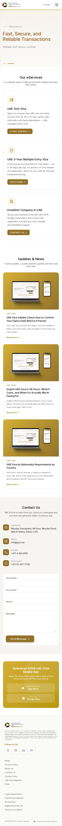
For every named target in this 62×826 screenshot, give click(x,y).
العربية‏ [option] (47, 5)
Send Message (18, 639)
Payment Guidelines (14, 798)
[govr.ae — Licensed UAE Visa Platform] (11, 4)
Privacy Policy (11, 764)
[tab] (4, 63)
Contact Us (17, 232)
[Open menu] (57, 5)
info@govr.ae (18, 542)
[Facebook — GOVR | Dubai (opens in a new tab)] (8, 750)
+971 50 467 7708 (20, 564)
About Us (9, 768)
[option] (47, 4)
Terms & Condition (13, 809)
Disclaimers (10, 802)
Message (11, 614)
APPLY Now (16, 182)
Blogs (7, 760)
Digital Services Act (14, 806)
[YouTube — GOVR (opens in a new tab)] (31, 750)
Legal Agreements (13, 794)
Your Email (11, 590)
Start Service (18, 131)
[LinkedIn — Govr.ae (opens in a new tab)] (23, 750)
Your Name (12, 578)
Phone (9, 602)
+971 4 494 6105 (19, 553)
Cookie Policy (11, 776)
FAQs (7, 784)
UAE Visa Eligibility (13, 780)
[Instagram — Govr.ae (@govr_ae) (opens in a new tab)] (16, 750)
